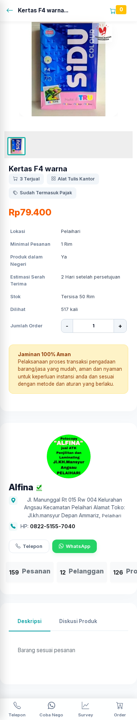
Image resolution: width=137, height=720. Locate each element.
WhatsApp (78, 546)
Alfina (21, 488)
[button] (16, 146)
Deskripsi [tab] (30, 621)
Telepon (32, 546)
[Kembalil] (12, 11)
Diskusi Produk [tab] (78, 621)
